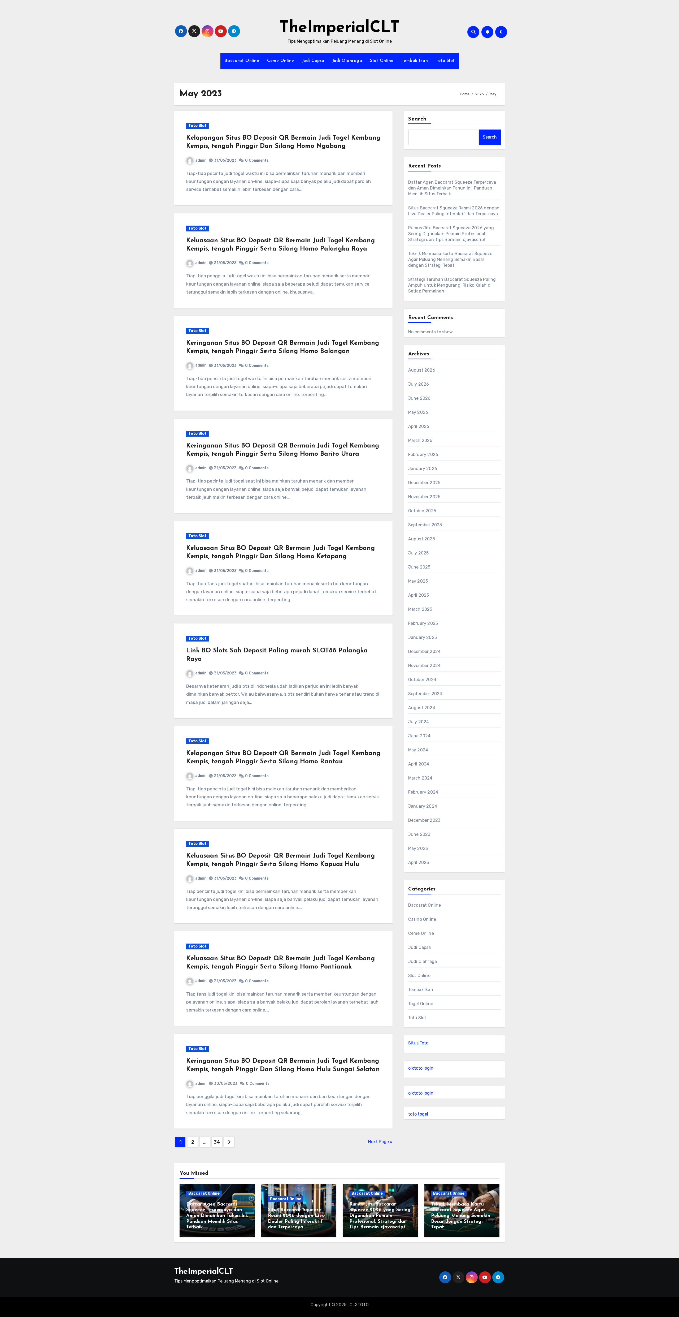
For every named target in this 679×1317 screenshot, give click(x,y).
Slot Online (382, 61)
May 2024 (418, 749)
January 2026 (422, 468)
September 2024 (425, 693)
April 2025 (418, 595)
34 (217, 1142)
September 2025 (425, 524)
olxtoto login (420, 1068)
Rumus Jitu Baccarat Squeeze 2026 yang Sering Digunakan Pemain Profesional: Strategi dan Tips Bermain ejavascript (451, 233)
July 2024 (418, 721)
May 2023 (418, 848)
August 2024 (421, 707)
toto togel (418, 1114)
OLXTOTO (359, 1304)
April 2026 (418, 426)
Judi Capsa (313, 61)
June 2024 (419, 735)
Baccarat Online (241, 61)
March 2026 (420, 440)
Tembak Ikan (415, 61)
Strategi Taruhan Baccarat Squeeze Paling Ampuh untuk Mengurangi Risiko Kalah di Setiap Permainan (452, 285)
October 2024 (422, 679)
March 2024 (420, 778)
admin (201, 160)
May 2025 (418, 581)
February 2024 (423, 792)
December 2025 (424, 482)
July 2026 (418, 384)
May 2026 (418, 412)
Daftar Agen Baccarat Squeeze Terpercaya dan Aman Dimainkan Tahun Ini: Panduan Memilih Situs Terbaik (452, 188)
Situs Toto (418, 1042)
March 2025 (420, 609)
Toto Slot (445, 61)
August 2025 (421, 538)
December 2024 (424, 651)
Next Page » (380, 1141)
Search (417, 119)
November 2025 (424, 496)
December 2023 (424, 820)
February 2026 (423, 454)
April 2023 (418, 862)
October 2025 (422, 510)
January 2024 (422, 806)
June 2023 (419, 834)
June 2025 (419, 567)
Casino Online (422, 919)
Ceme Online (280, 61)
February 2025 (423, 623)
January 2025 (422, 637)
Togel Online (420, 1003)
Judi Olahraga (347, 61)
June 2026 (419, 398)
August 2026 (421, 370)
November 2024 (424, 665)
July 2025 (418, 553)
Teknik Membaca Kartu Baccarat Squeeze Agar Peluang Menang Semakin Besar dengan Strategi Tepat (450, 259)
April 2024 (418, 764)
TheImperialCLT (339, 28)
